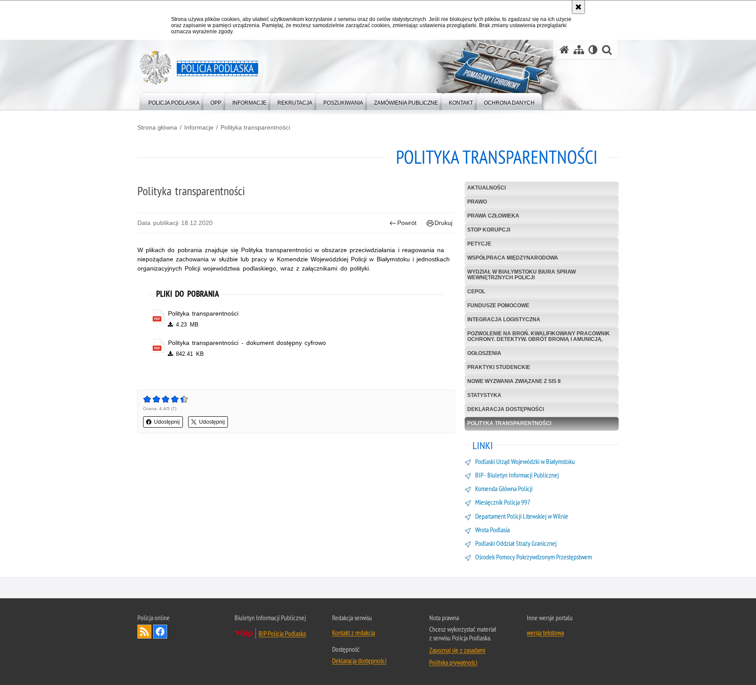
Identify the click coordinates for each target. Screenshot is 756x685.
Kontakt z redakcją (353, 632)
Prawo (477, 202)
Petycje (479, 244)
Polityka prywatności (453, 662)
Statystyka (484, 395)
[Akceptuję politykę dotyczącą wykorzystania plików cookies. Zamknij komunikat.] (578, 7)
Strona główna (157, 127)
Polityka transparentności (255, 127)
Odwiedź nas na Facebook (160, 632)
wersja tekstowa (545, 632)
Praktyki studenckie (498, 367)
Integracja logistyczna (503, 319)
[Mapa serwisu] (579, 49)
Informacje (199, 127)
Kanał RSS (144, 632)
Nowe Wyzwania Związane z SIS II (513, 381)
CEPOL (476, 291)
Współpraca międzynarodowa (512, 258)
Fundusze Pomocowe (498, 305)
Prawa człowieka (493, 216)
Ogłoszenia (484, 353)
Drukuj (443, 222)
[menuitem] (173, 100)
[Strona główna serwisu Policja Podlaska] (564, 49)
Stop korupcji (488, 230)
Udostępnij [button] (167, 422)
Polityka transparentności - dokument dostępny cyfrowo (247, 342)
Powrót (406, 222)
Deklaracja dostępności (505, 409)
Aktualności (486, 188)
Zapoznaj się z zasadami (457, 650)
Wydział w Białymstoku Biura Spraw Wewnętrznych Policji (521, 275)
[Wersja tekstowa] (593, 49)
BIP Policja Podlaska (282, 633)
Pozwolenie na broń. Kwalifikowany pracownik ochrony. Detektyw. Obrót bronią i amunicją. (538, 336)
